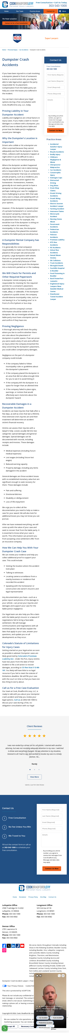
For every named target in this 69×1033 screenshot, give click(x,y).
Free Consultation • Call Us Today (51, 2)
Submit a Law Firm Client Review (34, 785)
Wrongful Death (56, 265)
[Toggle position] (59, 975)
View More (34, 777)
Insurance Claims (57, 211)
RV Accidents (55, 247)
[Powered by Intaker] (53, 1029)
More (64, 11)
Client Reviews (34, 726)
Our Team (19, 11)
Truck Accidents (56, 263)
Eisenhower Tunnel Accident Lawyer (56, 296)
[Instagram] (4, 950)
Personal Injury (12, 50)
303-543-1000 (58, 6)
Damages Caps (56, 178)
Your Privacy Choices (15, 986)
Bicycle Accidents (57, 152)
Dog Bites (54, 185)
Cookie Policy (31, 986)
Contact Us (50, 11)
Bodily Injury (55, 154)
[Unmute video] (37, 975)
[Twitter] (9, 946)
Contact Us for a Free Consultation (16, 23)
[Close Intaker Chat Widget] (63, 975)
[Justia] (18, 946)
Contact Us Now (55, 130)
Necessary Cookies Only (30, 1026)
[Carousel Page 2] (34, 769)
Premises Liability (57, 240)
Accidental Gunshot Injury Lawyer (56, 146)
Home (6, 11)
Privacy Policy (33, 897)
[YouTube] (22, 946)
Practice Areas (35, 11)
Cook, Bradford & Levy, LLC (27, 1013)
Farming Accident (57, 209)
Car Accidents (23, 50)
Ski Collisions (55, 260)
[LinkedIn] (13, 946)
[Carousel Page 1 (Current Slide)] (30, 769)
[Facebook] (4, 946)
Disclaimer (22, 897)
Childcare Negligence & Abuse (55, 159)
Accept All (11, 1026)
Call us (17, 700)
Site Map (43, 897)
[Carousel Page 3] (39, 769)
